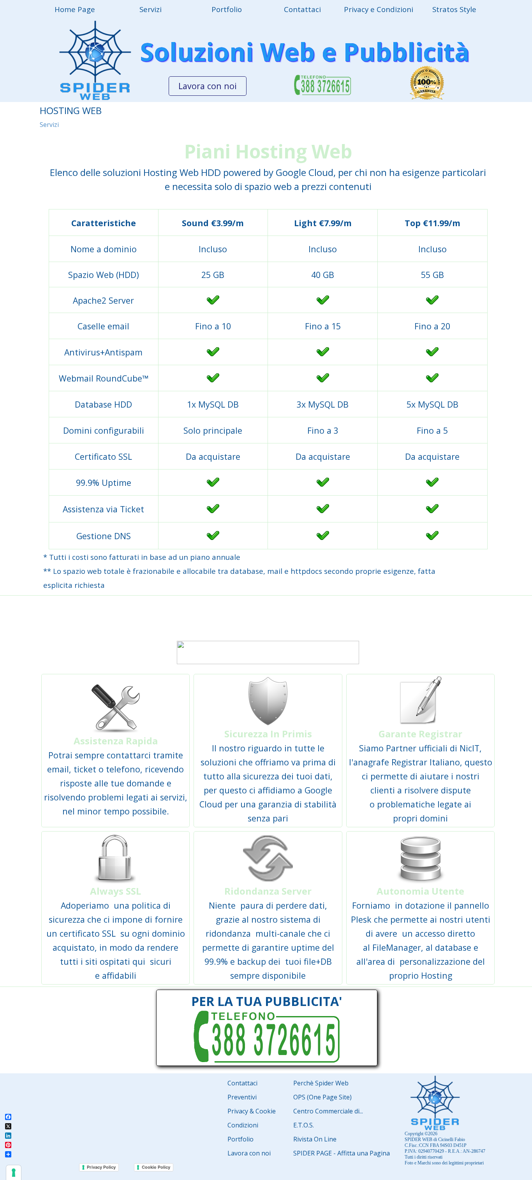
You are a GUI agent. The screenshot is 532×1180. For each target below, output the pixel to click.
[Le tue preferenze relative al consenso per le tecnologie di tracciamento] (13, 1172)
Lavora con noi (249, 1153)
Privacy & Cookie (251, 1111)
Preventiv (241, 1097)
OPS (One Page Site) (322, 1097)
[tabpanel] (268, 165)
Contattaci (242, 1083)
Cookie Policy (156, 1167)
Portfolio (226, 9)
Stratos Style (454, 9)
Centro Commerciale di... (328, 1111)
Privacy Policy (101, 1167)
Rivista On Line (314, 1139)
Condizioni (242, 1125)
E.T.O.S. (303, 1125)
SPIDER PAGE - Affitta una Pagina (341, 1153)
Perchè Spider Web (321, 1083)
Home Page (75, 9)
